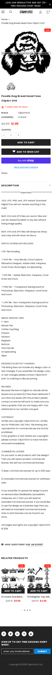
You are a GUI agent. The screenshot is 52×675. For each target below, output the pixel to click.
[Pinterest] (24, 633)
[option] (26, 53)
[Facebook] (3, 633)
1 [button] (22, 610)
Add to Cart (13, 591)
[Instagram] (17, 633)
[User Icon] (40, 12)
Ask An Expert (34, 544)
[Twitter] (10, 633)
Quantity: (6, 129)
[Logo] (26, 12)
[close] (49, 4)
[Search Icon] (10, 12)
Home (4, 19)
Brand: (4, 112)
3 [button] (27, 610)
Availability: (7, 117)
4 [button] (30, 610)
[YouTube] (31, 633)
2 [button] (24, 610)
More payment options (26, 167)
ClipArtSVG (24, 112)
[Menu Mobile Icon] (3, 12)
